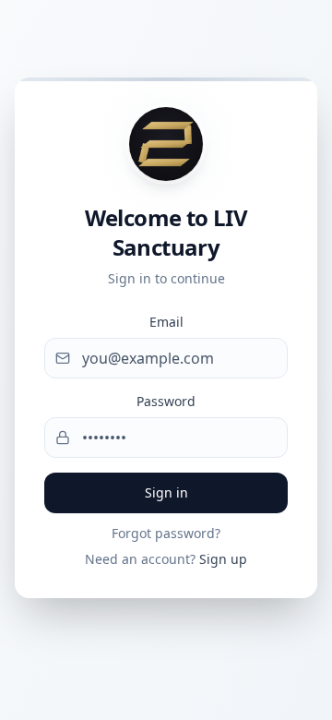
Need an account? (166, 559)
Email (166, 321)
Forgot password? (166, 533)
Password (166, 401)
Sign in (166, 492)
